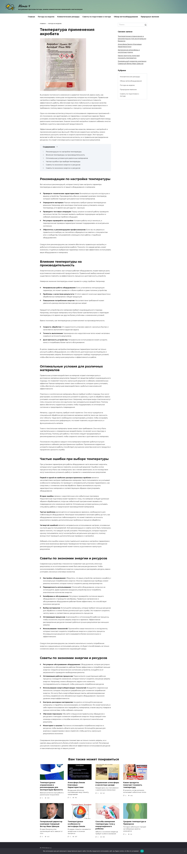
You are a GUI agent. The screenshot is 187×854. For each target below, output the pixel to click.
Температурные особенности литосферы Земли (76, 823)
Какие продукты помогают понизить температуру (132, 784)
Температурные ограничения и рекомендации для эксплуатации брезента (132, 38)
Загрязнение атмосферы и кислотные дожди (107, 783)
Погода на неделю (46, 17)
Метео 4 (24, 6)
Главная (31, 17)
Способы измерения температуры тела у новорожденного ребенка (105, 825)
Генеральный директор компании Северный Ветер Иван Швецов (51, 823)
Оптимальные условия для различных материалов (67, 158)
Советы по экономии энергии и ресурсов (63, 165)
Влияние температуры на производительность (65, 155)
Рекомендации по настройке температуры (64, 152)
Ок (142, 851)
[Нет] (185, 851)
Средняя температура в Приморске (134, 822)
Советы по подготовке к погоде (96, 17)
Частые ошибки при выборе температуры (63, 161)
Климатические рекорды (68, 17)
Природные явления (150, 17)
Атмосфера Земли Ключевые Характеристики (76, 784)
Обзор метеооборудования (126, 17)
